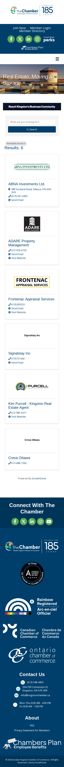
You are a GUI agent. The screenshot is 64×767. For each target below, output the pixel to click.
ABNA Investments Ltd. (26, 184)
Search (33, 129)
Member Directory (32, 30)
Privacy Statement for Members (32, 730)
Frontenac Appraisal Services (31, 299)
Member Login (40, 28)
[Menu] (57, 59)
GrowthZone (39, 478)
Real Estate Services (15, 143)
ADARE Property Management (21, 243)
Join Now (19, 28)
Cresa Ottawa (19, 458)
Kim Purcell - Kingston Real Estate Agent (29, 405)
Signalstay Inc (19, 353)
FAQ (32, 725)
